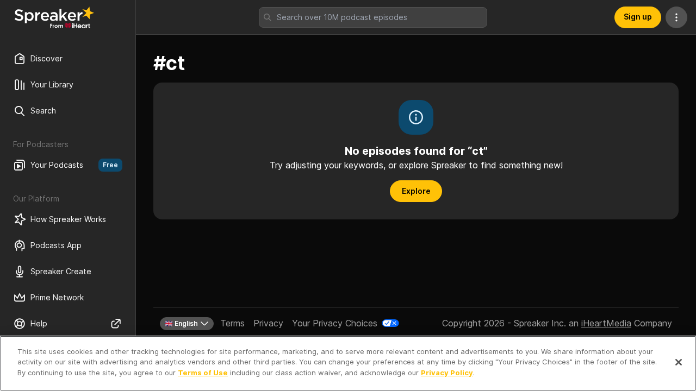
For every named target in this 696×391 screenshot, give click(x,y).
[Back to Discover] (54, 17)
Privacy (268, 323)
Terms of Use (203, 372)
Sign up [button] (638, 16)
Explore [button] (416, 190)
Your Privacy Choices (334, 323)
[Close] (679, 362)
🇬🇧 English (181, 323)
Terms (232, 323)
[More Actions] (676, 17)
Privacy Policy (447, 372)
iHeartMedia (606, 323)
